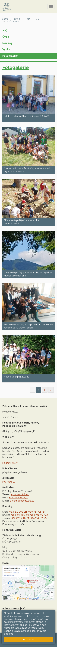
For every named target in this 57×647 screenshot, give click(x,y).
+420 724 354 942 (39, 515)
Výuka (6, 49)
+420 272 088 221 (20, 494)
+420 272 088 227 (20, 518)
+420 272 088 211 (18, 512)
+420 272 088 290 (20, 515)
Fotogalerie (13, 21)
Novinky (7, 43)
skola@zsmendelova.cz (22, 500)
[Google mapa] (28, 583)
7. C (37, 18)
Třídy (27, 18)
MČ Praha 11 (8, 482)
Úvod (5, 36)
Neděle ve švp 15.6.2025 (16, 376)
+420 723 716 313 (36, 512)
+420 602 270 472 (18, 497)
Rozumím (28, 639)
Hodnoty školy (10, 463)
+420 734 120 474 (38, 518)
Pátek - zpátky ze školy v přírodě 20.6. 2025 (26, 116)
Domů (5, 18)
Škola (17, 18)
